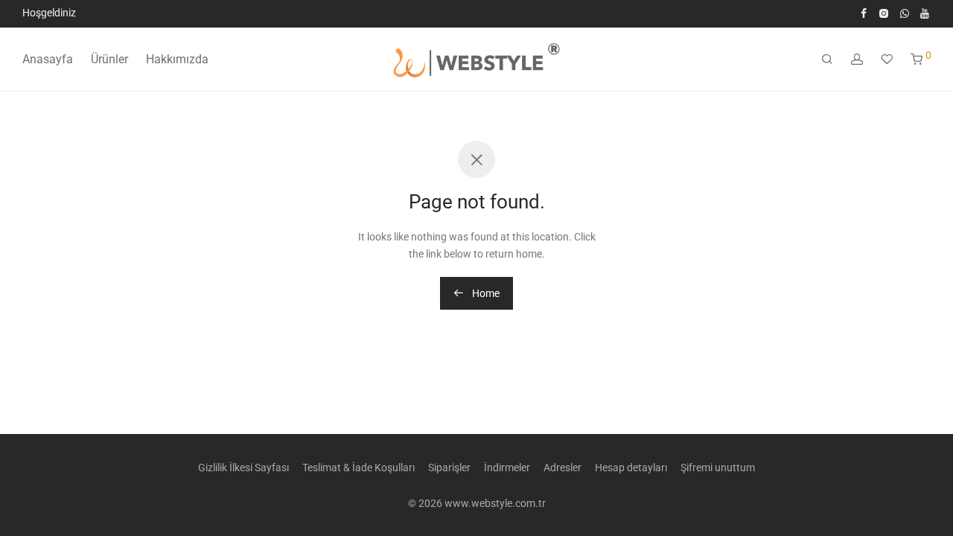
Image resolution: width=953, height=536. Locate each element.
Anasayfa (47, 59)
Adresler (562, 467)
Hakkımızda (177, 59)
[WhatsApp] (904, 13)
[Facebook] (864, 13)
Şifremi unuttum (718, 467)
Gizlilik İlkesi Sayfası (243, 467)
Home (485, 293)
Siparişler (449, 467)
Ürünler (109, 59)
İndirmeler (507, 467)
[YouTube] (925, 13)
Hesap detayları (631, 467)
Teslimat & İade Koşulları (358, 467)
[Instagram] (883, 13)
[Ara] (827, 59)
